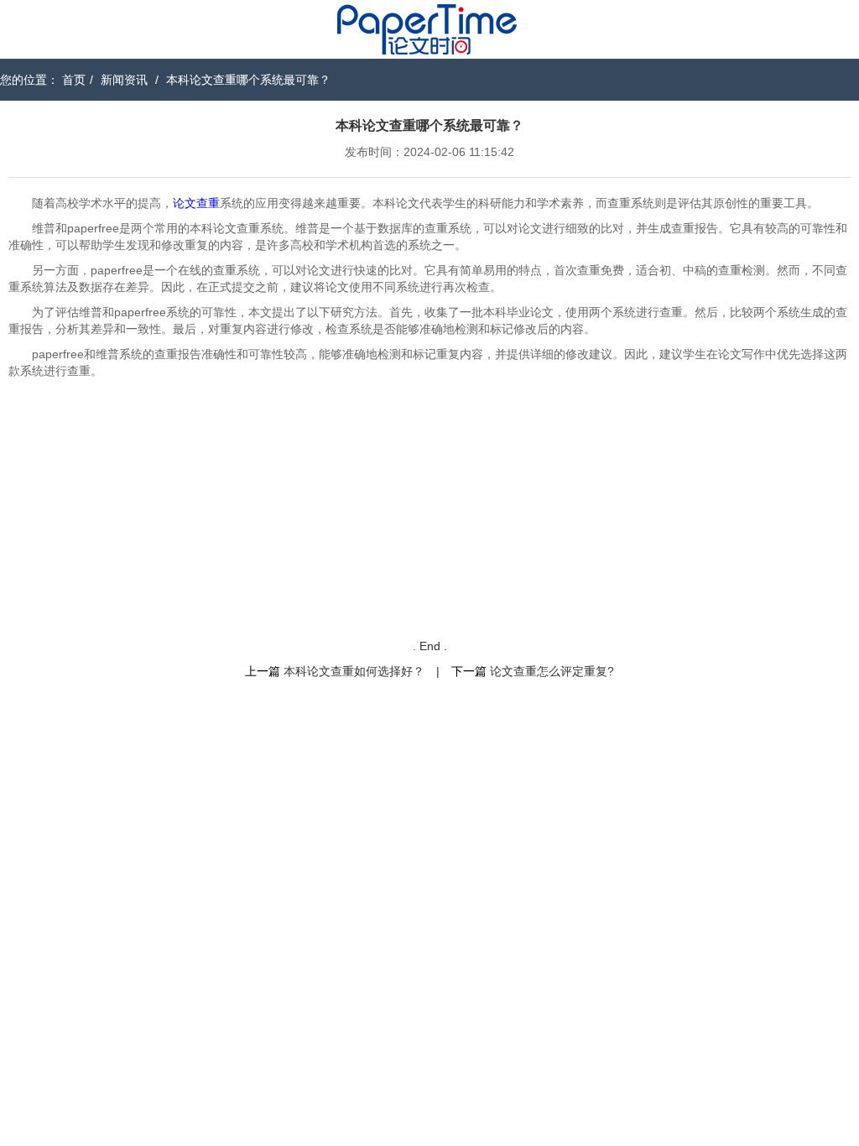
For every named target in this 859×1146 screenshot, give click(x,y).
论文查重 (196, 203)
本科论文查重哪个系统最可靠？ (248, 79)
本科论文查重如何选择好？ (354, 671)
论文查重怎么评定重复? (552, 671)
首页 (74, 79)
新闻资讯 (124, 79)
